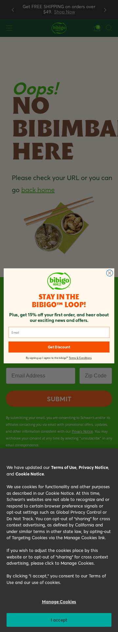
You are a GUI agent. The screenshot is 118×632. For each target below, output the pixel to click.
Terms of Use (63, 467)
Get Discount (59, 347)
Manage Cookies (59, 601)
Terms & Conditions (80, 358)
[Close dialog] (110, 273)
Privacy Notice (93, 467)
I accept (59, 620)
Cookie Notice (29, 473)
